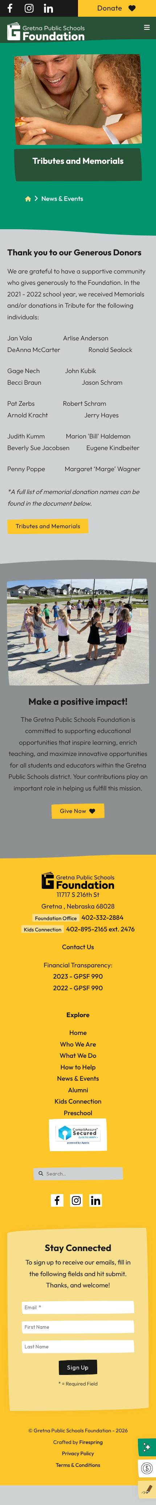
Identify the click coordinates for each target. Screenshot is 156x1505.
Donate (109, 8)
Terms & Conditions (78, 1465)
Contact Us (78, 947)
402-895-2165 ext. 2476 (100, 929)
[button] (147, 28)
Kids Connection (77, 1101)
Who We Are (78, 1044)
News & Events (62, 198)
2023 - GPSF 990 (78, 976)
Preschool (78, 1113)
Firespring (91, 1442)
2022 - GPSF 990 (78, 988)
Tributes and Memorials (48, 526)
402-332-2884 (103, 917)
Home (78, 1032)
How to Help (77, 1067)
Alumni (78, 1090)
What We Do (78, 1055)
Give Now (73, 811)
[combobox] (78, 1173)
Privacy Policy (78, 1453)
